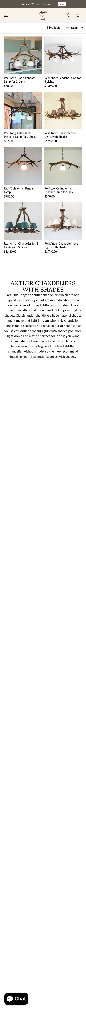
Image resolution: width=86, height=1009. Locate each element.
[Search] (68, 15)
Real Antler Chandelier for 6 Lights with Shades (61, 245)
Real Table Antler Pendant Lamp (19, 190)
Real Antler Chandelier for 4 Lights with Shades (21, 245)
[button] (5, 15)
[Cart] (77, 15)
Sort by (76, 28)
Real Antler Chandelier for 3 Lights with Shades (61, 134)
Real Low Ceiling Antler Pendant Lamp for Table (59, 190)
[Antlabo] (43, 15)
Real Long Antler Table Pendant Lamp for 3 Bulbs (20, 134)
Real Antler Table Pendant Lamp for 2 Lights (19, 79)
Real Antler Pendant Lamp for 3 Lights (62, 79)
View (62, 4)
